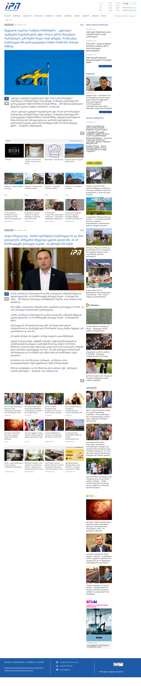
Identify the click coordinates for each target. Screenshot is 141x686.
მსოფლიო (49, 16)
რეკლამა (40, 662)
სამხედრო (85, 16)
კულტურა (95, 16)
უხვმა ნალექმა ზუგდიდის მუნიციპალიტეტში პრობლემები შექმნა (99, 60)
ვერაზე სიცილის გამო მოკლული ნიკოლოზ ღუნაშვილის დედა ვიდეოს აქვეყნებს (99, 378)
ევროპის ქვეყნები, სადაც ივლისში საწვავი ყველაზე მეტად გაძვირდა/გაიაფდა (34, 435)
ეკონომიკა (68, 16)
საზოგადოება (38, 16)
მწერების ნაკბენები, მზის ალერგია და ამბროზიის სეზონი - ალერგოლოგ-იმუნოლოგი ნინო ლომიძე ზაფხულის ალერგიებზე (34, 467)
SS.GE (8, 141)
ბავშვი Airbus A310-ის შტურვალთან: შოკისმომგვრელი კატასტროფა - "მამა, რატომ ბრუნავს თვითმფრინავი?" (98, 293)
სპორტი (77, 16)
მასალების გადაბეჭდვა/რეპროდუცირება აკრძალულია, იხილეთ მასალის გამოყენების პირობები (24, 669)
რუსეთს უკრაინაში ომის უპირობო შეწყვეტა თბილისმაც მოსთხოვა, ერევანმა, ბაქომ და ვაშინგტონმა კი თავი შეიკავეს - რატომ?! (98, 190)
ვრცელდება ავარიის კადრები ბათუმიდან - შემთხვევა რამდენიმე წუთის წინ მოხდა (32, 215)
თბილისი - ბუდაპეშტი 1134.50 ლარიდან (52, 187)
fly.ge (5, 195)
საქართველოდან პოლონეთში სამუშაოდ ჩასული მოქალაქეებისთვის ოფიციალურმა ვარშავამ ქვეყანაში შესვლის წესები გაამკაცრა (74, 439)
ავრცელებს (54, 107)
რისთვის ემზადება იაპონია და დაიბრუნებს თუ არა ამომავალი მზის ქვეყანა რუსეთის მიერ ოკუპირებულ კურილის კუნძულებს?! (98, 252)
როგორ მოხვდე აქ (76, 141)
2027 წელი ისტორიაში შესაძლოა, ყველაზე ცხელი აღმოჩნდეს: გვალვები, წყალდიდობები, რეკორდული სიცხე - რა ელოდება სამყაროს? (12, 439)
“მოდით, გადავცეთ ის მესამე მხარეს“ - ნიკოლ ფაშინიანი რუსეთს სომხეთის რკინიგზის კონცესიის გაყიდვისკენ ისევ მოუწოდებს (97, 590)
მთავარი (7, 16)
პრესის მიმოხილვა (95, 118)
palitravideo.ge (8, 221)
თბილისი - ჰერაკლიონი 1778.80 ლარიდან (33, 187)
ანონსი (103, 16)
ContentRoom (79, 447)
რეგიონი (58, 16)
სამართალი (27, 16)
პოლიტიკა (16, 16)
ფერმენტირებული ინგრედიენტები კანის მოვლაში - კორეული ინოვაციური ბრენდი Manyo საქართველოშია (73, 467)
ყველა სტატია (105, 112)
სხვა (7, 20)
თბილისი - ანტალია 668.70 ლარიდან (13, 187)
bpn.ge (101, 3)
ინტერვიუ (90, 74)
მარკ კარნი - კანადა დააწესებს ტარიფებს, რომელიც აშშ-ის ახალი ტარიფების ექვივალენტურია (98, 47)
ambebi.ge (7, 415)
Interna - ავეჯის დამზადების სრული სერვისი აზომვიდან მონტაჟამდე (13, 465)
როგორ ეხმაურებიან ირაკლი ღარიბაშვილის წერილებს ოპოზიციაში (53, 435)
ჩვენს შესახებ (19, 662)
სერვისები (31, 662)
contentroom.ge (9, 471)
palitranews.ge (49, 441)
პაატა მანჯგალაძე (72, 299)
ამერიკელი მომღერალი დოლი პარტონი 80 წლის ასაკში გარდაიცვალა (98, 34)
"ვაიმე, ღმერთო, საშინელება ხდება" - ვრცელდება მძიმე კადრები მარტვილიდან (12, 215)
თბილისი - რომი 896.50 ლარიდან (73, 187)
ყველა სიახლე (105, 66)
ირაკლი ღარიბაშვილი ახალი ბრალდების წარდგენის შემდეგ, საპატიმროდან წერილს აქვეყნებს (73, 216)
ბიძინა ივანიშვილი (19, 293)
